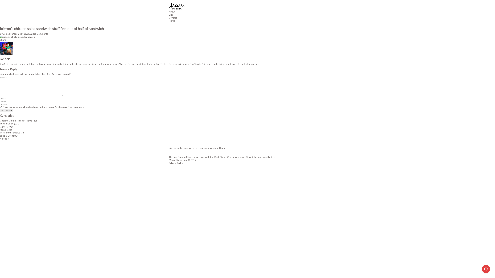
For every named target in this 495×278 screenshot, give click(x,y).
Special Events (7, 136)
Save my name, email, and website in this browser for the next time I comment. (43, 107)
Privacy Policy (176, 163)
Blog (171, 15)
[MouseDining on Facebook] (170, 166)
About (172, 12)
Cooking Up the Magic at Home (16, 121)
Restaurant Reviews (10, 133)
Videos (3, 139)
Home (172, 21)
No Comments (40, 34)
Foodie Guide (7, 124)
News (3, 130)
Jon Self (7, 34)
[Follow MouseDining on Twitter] (170, 169)
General (4, 127)
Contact (173, 18)
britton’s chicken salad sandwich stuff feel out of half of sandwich (52, 29)
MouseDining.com (178, 160)
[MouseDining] (177, 9)
